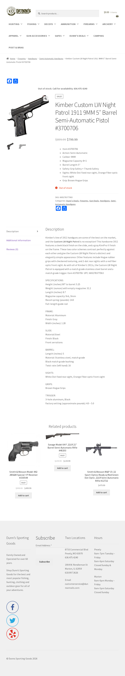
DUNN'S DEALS (78, 35)
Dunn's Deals (72, 200)
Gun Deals (94, 200)
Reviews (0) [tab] (12, 249)
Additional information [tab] (18, 240)
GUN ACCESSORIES (36, 35)
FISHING (31, 24)
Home (12, 58)
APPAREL (13, 35)
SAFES (58, 35)
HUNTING (14, 24)
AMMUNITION (68, 24)
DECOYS (48, 24)
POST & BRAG (16, 47)
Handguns (32, 58)
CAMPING (98, 35)
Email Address (44, 545)
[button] (45, 98)
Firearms (22, 58)
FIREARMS (89, 24)
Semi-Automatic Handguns (51, 58)
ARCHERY (107, 24)
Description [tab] (12, 231)
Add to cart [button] (23, 495)
